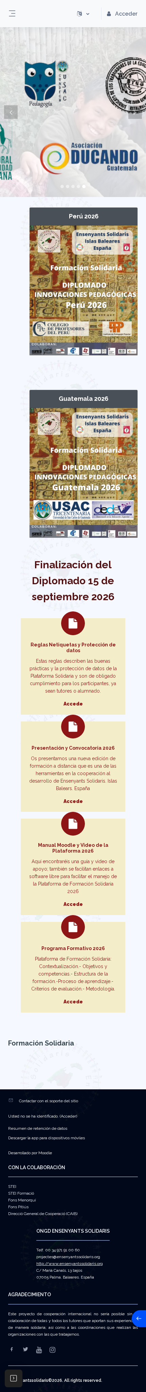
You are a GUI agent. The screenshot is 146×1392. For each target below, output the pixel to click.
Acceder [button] (126, 14)
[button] (83, 13)
